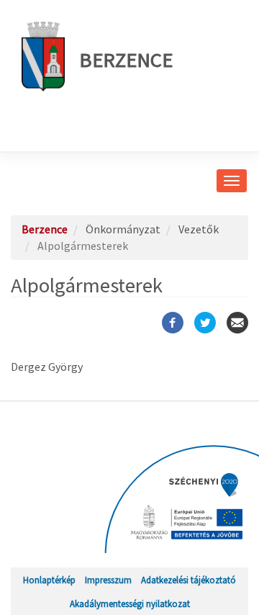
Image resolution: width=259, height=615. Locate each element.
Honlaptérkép (49, 579)
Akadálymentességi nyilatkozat (130, 603)
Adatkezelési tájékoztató (188, 579)
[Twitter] (205, 322)
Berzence (126, 60)
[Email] (237, 322)
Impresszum (108, 579)
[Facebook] (172, 322)
